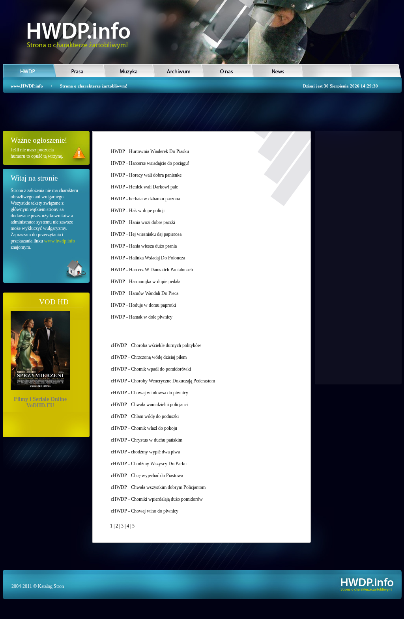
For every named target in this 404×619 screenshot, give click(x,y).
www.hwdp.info (59, 241)
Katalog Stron (51, 586)
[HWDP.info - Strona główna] (77, 35)
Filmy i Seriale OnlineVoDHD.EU (40, 401)
